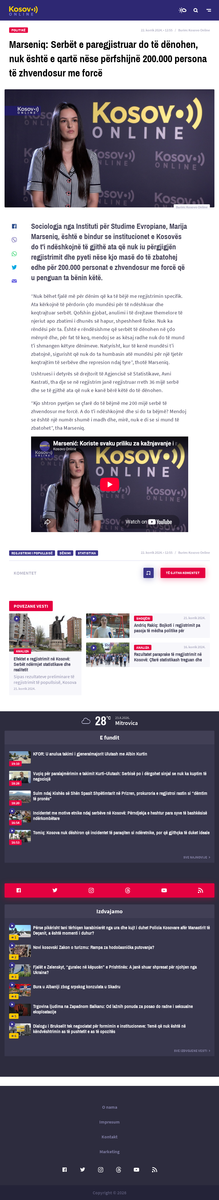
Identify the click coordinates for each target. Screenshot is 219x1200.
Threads (128, 890)
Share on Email (14, 281)
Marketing (110, 1151)
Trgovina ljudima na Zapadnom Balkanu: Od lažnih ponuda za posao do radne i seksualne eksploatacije (109, 1011)
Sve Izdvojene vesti (190, 1051)
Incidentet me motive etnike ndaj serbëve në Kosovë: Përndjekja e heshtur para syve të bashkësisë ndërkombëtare (109, 817)
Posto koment (148, 573)
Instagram (91, 890)
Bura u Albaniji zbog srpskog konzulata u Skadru (109, 991)
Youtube (164, 890)
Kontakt (109, 1137)
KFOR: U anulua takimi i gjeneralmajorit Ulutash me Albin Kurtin (109, 758)
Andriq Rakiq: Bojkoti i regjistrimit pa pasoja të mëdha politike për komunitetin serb (148, 625)
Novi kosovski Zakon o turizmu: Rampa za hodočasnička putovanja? (109, 952)
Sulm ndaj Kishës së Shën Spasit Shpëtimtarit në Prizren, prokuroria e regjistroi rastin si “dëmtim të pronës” (109, 798)
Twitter (55, 890)
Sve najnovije (195, 857)
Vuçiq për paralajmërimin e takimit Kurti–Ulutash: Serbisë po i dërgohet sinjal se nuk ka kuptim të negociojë (109, 778)
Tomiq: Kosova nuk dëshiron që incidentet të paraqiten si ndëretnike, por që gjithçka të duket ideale (109, 837)
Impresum (109, 1122)
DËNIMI (65, 553)
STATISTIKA (87, 553)
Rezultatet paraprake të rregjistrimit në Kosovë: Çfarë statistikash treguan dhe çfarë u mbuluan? (148, 655)
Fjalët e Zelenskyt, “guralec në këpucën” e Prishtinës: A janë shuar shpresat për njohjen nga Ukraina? (109, 971)
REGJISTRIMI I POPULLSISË (32, 553)
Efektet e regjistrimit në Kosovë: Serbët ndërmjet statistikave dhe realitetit (45, 654)
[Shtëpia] (23, 11)
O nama (109, 1107)
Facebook (18, 890)
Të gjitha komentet (183, 573)
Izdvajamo (109, 911)
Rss (200, 890)
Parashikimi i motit (182, 10)
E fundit (109, 737)
